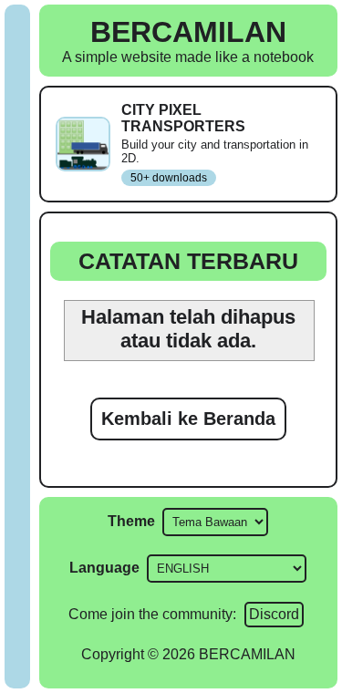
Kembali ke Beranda (188, 419)
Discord (274, 614)
